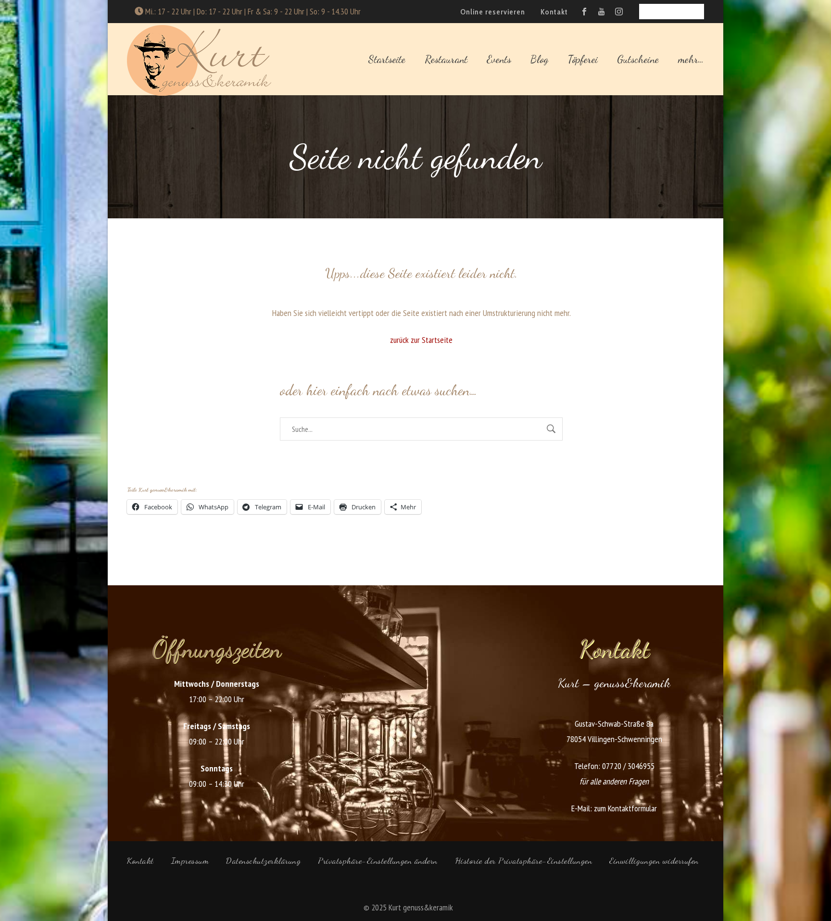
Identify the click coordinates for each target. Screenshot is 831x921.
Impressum (190, 860)
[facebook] (584, 11)
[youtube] (601, 11)
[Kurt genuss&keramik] (199, 59)
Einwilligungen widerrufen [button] (654, 860)
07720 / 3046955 (628, 765)
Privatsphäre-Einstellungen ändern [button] (378, 860)
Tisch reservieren (671, 11)
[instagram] (619, 11)
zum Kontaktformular (625, 808)
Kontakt (140, 860)
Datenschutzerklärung (263, 860)
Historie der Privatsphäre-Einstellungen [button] (523, 860)
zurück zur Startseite (421, 339)
